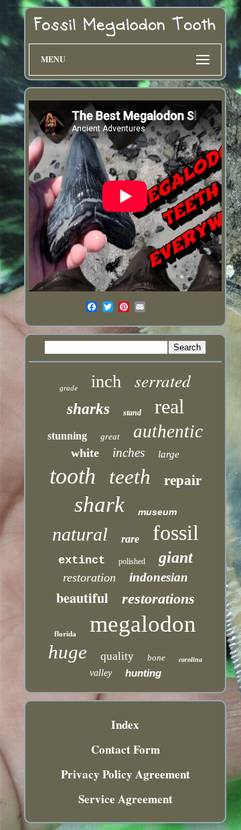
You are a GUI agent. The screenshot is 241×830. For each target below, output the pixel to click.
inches (128, 452)
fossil (176, 533)
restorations (158, 598)
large (168, 454)
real (169, 406)
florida (65, 634)
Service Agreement (125, 798)
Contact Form (125, 749)
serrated (163, 380)
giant (176, 557)
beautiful (82, 598)
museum (157, 511)
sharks (88, 409)
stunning (67, 435)
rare (130, 539)
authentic (168, 431)
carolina (190, 659)
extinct (81, 560)
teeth (130, 476)
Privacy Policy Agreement (125, 774)
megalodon (143, 624)
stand (132, 412)
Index (125, 724)
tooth (73, 476)
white (85, 453)
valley (101, 673)
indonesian (158, 577)
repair (183, 480)
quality (117, 656)
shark (99, 504)
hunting (143, 673)
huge (67, 652)
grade (69, 388)
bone (156, 657)
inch (106, 381)
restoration (89, 577)
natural (80, 534)
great (110, 436)
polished (131, 561)
